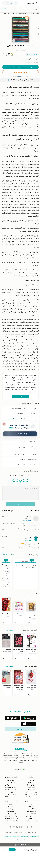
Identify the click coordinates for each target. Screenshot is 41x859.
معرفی (36, 9)
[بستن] (4, 424)
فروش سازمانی (31, 787)
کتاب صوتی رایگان (31, 813)
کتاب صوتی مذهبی (31, 816)
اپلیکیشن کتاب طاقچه (31, 792)
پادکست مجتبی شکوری (11, 816)
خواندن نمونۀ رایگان (30, 54)
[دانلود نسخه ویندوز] (28, 724)
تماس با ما (31, 780)
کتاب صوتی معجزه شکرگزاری (10, 797)
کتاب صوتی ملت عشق (11, 789)
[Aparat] (13, 827)
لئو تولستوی (10, 806)
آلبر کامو (10, 804)
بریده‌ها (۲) (4, 9)
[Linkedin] (20, 827)
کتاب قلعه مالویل (10, 782)
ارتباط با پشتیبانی (21, 840)
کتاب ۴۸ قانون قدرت (10, 787)
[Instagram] (10, 827)
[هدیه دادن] (37, 34)
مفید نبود (22, 529)
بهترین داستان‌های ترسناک (11, 818)
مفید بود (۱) (34, 548)
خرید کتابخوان (31, 789)
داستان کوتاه (22, 13)
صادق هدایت (10, 811)
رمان (31, 804)
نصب (20, 396)
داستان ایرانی (13, 419)
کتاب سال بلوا (10, 780)
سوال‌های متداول (31, 785)
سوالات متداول (7, 836)
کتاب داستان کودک (31, 818)
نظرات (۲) (14, 9)
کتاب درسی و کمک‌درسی (31, 821)
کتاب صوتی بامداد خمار (11, 792)
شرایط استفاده (16, 836)
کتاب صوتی (31, 806)
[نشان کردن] (37, 40)
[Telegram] (27, 827)
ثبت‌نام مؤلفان (24, 836)
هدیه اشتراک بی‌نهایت (31, 794)
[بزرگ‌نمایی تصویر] (13, 40)
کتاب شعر (31, 809)
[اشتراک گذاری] (37, 28)
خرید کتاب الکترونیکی (20, 67)
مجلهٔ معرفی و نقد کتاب (31, 797)
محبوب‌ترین (6, 510)
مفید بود (33, 529)
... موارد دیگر (20, 729)
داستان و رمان (31, 13)
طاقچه (38, 13)
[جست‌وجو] (16, 3)
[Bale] (30, 827)
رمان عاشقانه (10, 809)
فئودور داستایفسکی (11, 813)
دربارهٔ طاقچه (31, 782)
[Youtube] (24, 827)
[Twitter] (17, 827)
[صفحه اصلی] (30, 3)
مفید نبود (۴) (22, 548)
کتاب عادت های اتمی (10, 785)
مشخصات (25, 9)
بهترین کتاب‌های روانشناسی (10, 821)
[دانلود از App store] (12, 718)
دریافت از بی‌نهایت (19, 72)
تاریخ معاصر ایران (31, 811)
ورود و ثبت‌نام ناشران (34, 836)
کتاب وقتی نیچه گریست (10, 794)
